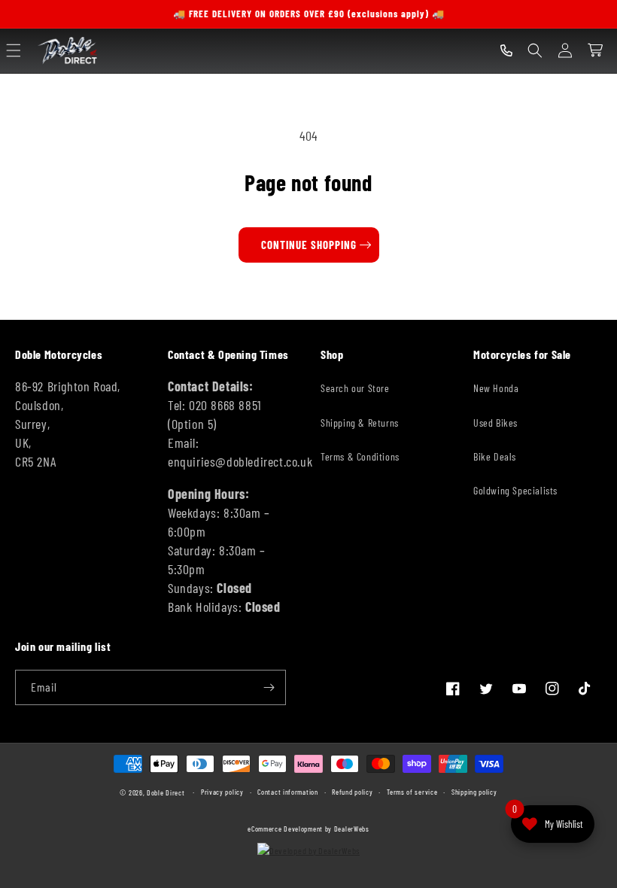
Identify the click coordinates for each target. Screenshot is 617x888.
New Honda (495, 388)
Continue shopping (309, 244)
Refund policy (352, 791)
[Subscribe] (268, 687)
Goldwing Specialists (515, 490)
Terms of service (412, 791)
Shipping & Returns (360, 422)
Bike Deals (494, 456)
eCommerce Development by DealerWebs (308, 828)
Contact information (287, 791)
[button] (13, 50)
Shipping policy (474, 791)
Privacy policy (222, 791)
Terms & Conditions (360, 456)
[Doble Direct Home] (69, 51)
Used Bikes (495, 422)
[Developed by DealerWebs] (308, 850)
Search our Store (355, 388)
